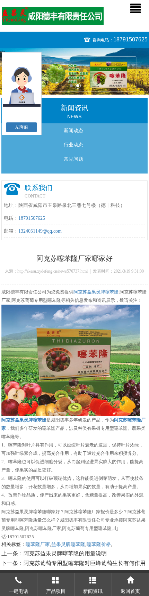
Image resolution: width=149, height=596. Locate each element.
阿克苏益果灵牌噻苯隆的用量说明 (65, 553)
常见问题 (73, 159)
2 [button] (77, 85)
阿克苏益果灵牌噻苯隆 (96, 292)
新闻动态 (73, 130)
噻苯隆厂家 (38, 544)
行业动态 (73, 144)
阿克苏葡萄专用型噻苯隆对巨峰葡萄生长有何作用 (85, 563)
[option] (74, 71)
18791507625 (130, 39)
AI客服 (21, 127)
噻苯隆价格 (99, 544)
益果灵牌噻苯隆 (68, 544)
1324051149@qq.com (40, 231)
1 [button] (71, 85)
